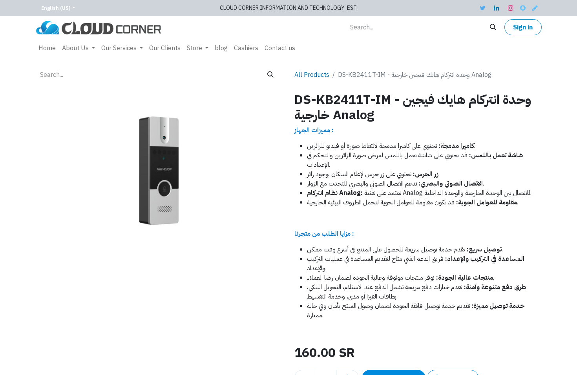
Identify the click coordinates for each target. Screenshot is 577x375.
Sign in (523, 27)
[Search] (493, 27)
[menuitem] (47, 48)
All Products (311, 75)
